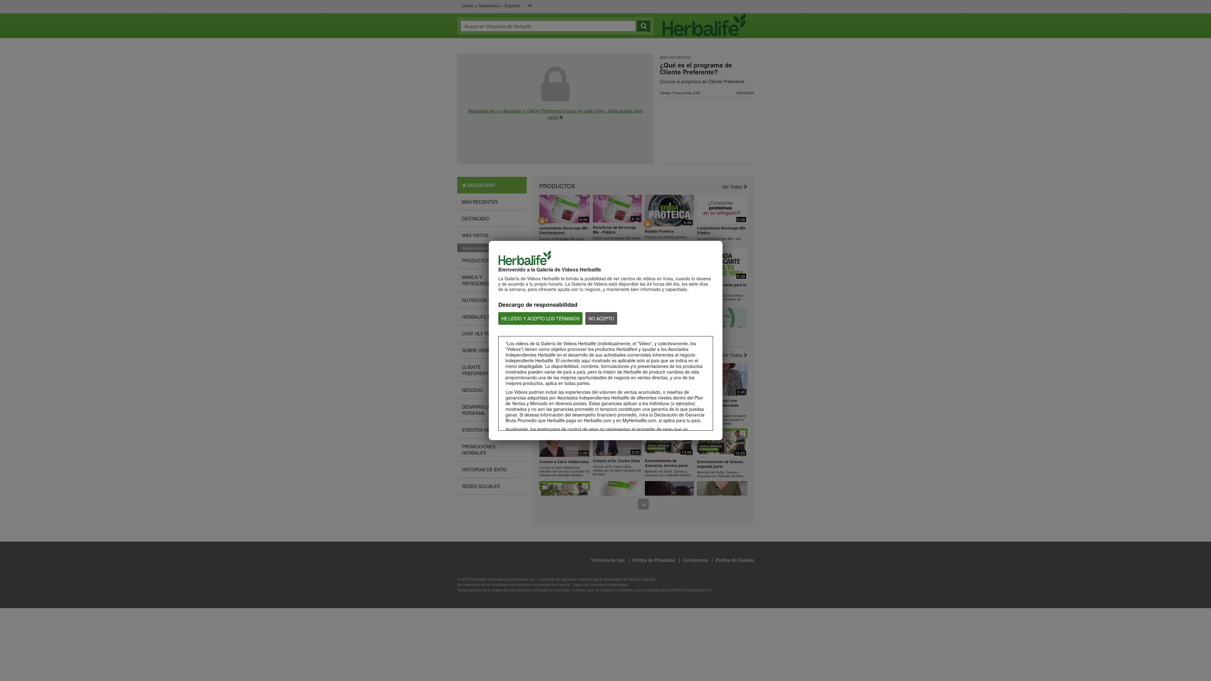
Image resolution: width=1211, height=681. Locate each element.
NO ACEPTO (601, 318)
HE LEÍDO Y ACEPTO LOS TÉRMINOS (540, 318)
